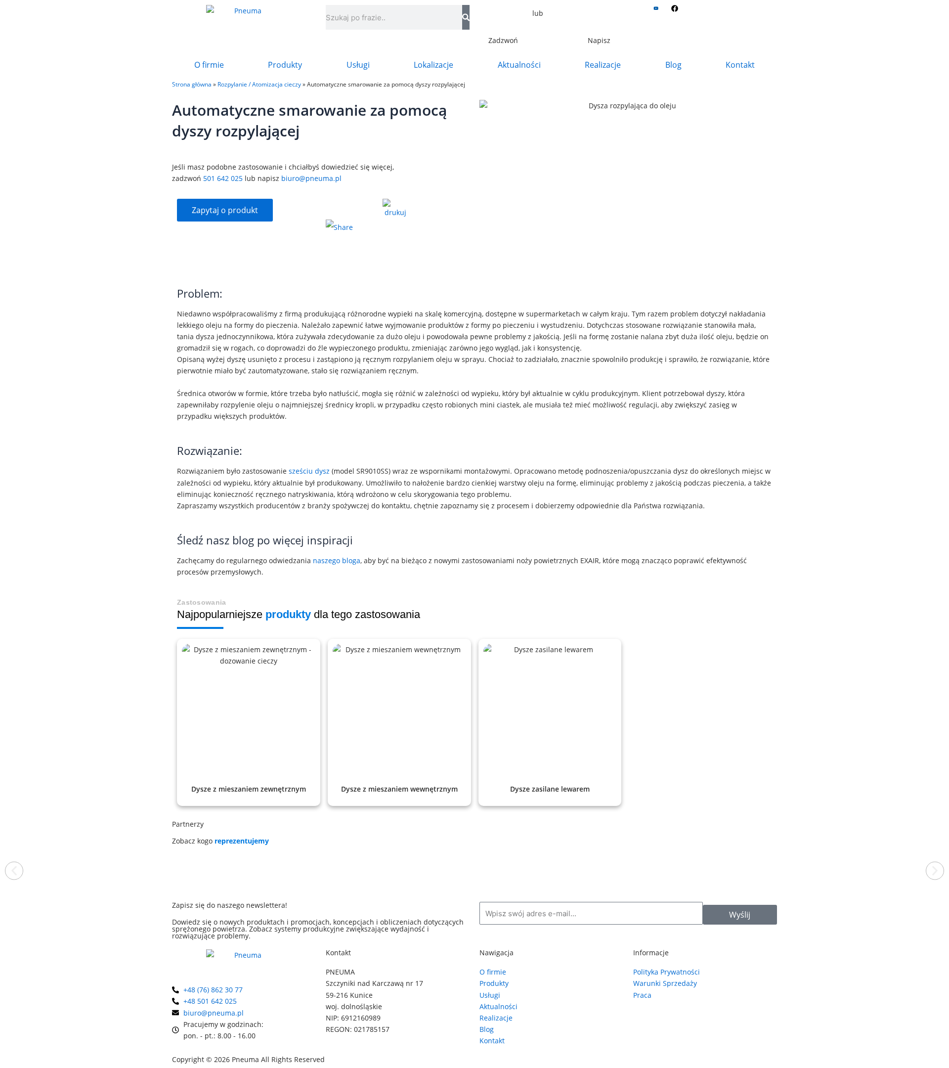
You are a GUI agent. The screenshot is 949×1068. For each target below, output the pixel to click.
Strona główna (192, 84)
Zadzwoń (503, 40)
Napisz (599, 40)
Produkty (285, 65)
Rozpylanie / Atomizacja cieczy (259, 84)
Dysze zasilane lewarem (550, 789)
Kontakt (740, 65)
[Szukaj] (466, 17)
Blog (673, 65)
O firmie (209, 65)
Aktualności (519, 65)
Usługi (358, 65)
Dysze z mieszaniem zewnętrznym (248, 789)
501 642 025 (223, 178)
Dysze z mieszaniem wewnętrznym (399, 789)
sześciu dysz (309, 471)
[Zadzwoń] (503, 22)
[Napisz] (599, 22)
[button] (14, 871)
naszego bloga (336, 560)
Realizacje (603, 65)
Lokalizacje (433, 65)
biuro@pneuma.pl (311, 178)
